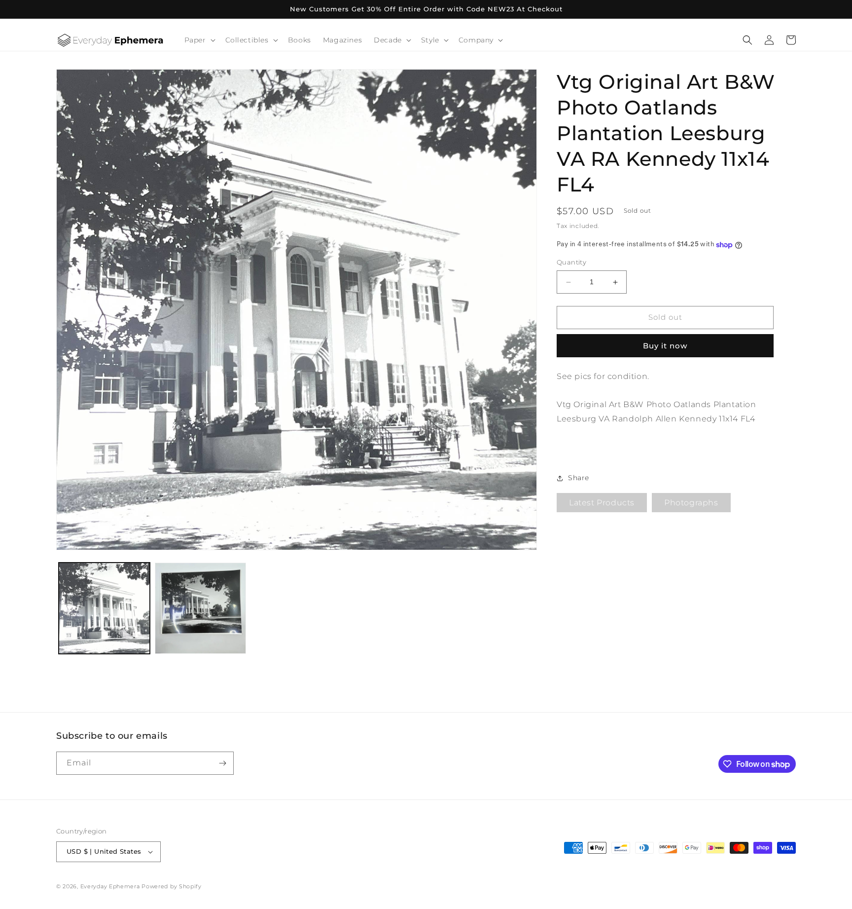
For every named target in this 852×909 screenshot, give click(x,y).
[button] (198, 40)
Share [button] (578, 478)
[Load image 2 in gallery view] (200, 608)
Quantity (571, 262)
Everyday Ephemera (110, 886)
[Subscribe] (222, 763)
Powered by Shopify (172, 886)
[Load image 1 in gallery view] (104, 608)
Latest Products (602, 503)
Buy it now (665, 345)
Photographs (691, 503)
